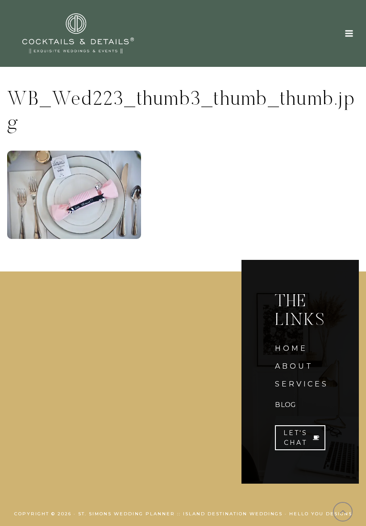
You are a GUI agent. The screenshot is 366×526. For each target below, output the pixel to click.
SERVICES (301, 384)
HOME (291, 348)
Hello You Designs (320, 514)
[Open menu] (349, 33)
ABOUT (294, 366)
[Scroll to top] (343, 512)
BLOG (285, 404)
